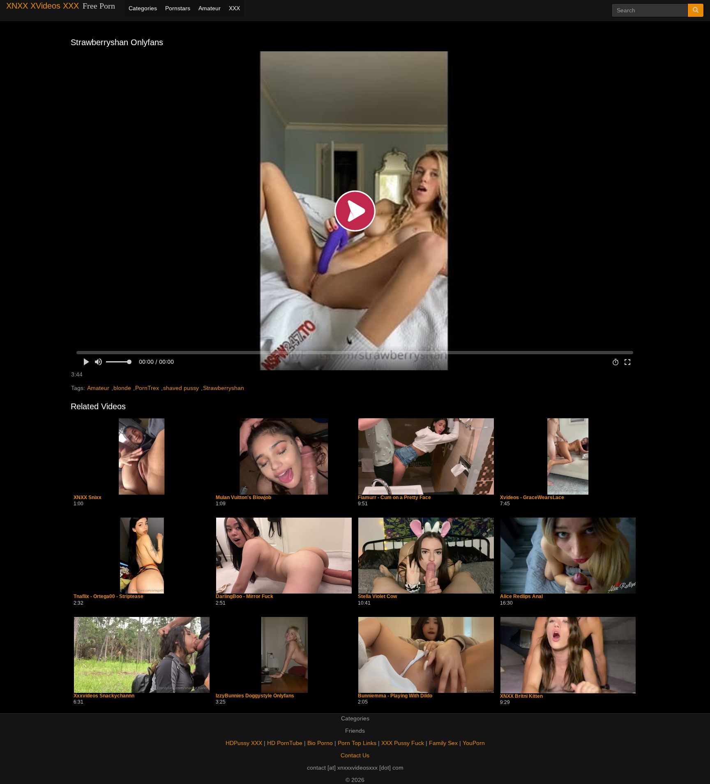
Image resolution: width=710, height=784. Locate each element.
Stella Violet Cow (377, 596)
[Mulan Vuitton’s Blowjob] (284, 456)
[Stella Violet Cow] (426, 555)
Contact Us (355, 755)
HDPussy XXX (244, 743)
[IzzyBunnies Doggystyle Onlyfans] (284, 655)
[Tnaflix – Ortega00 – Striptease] (142, 555)
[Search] (695, 10)
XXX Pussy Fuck (402, 743)
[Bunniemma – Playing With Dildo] (426, 655)
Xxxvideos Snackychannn (104, 696)
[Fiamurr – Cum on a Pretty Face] (426, 456)
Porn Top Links (357, 743)
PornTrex (147, 388)
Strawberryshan (223, 388)
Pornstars (177, 8)
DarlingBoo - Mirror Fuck (244, 596)
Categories (143, 8)
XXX (234, 8)
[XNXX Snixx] (142, 456)
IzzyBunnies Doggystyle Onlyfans (255, 696)
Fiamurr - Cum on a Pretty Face (394, 497)
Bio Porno (320, 743)
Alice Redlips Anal (521, 596)
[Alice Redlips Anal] (568, 555)
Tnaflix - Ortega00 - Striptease (108, 596)
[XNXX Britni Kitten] (568, 655)
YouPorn (474, 743)
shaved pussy (181, 388)
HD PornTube (284, 743)
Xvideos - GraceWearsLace (532, 497)
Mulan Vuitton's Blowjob (243, 497)
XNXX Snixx (87, 497)
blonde (122, 388)
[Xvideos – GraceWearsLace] (568, 456)
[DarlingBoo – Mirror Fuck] (284, 555)
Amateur (209, 8)
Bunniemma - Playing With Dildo (395, 696)
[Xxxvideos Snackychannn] (142, 655)
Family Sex (443, 743)
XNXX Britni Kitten (521, 696)
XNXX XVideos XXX (42, 5)
